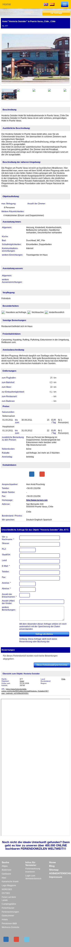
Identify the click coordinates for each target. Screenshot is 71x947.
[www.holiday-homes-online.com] (46, 4)
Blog (52, 866)
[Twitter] (26, 939)
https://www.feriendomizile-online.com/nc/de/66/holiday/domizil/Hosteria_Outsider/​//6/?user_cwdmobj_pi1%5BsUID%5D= (25, 691)
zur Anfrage (56, 13)
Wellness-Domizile (10, 927)
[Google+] (42, 474)
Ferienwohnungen (10, 912)
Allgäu (5, 866)
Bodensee (6, 870)
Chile (63, 679)
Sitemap (54, 869)
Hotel (22, 681)
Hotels (5, 919)
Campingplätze (9, 904)
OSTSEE (6, 893)
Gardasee (6, 874)
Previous (6, 59)
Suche (5, 862)
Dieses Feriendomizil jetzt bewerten (52, 665)
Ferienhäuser (8, 908)
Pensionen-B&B (9, 923)
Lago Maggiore (9, 885)
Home (7, 4)
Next (64, 59)
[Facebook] (31, 474)
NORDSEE (7, 889)
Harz (4, 878)
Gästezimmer (8, 915)
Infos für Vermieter (30, 863)
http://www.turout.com (37, 500)
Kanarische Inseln (10, 881)
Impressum (55, 877)
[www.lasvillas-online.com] (52, 4)
